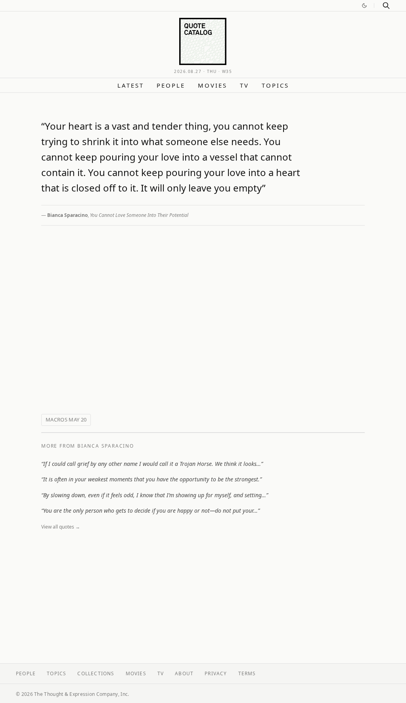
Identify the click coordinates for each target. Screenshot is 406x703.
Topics (275, 85)
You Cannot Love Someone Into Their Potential (139, 215)
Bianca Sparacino (67, 215)
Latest (130, 85)
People (171, 85)
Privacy (216, 673)
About (184, 673)
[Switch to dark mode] (364, 5)
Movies (212, 85)
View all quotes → (60, 526)
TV (244, 85)
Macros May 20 (66, 419)
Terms (247, 673)
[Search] (386, 6)
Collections (95, 673)
